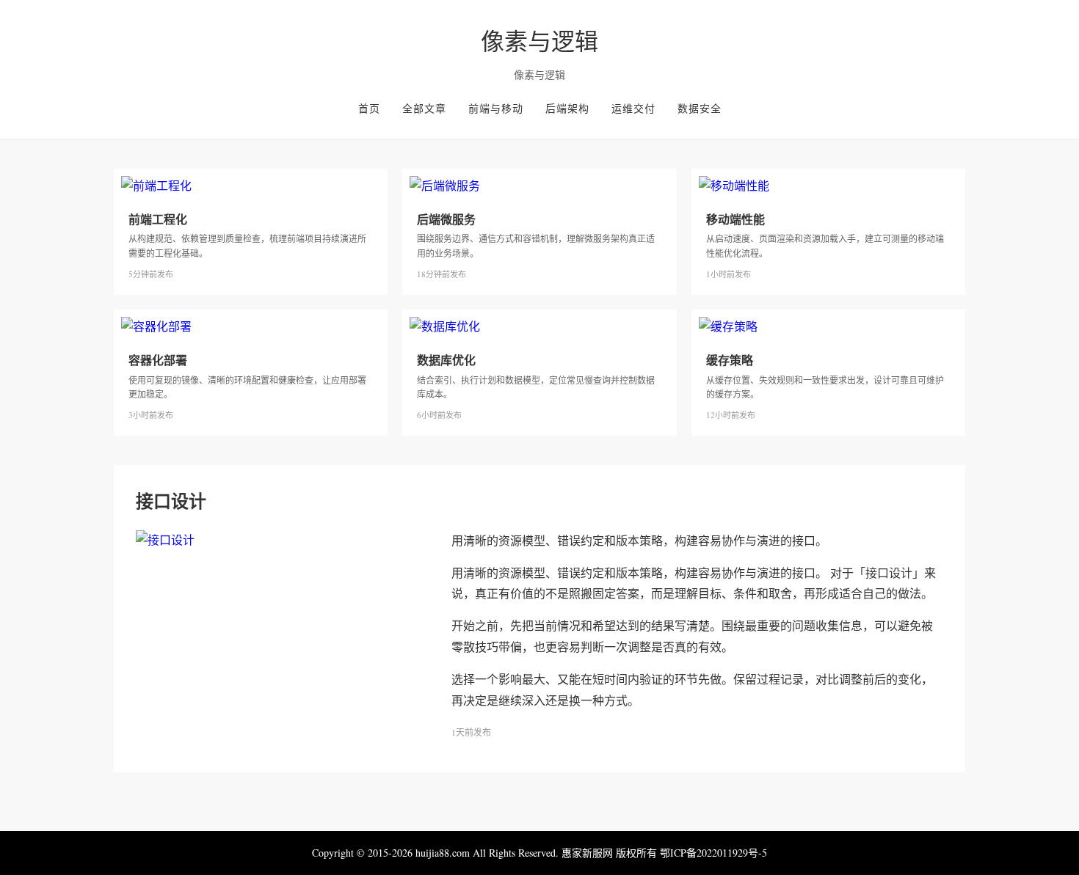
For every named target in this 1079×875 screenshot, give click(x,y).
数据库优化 (446, 359)
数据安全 (699, 108)
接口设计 (171, 500)
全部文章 (424, 108)
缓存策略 (729, 359)
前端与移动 (495, 108)
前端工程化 (157, 218)
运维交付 (633, 108)
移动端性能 (735, 218)
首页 (369, 108)
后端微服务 (446, 218)
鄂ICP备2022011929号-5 (713, 853)
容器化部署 (157, 359)
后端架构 (567, 108)
